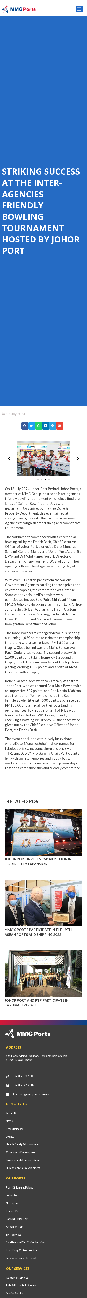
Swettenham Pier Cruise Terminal (25, 1242)
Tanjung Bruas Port (17, 1218)
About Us (11, 1113)
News (9, 1120)
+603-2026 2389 (23, 1085)
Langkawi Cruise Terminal (21, 1258)
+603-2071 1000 (23, 1076)
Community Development (21, 1152)
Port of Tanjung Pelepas (20, 1187)
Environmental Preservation (22, 1160)
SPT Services (13, 1234)
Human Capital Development (23, 1168)
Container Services (17, 1277)
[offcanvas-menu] (79, 9)
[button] (24, 426)
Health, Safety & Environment (23, 1144)
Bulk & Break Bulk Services (21, 1285)
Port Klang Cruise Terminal (21, 1250)
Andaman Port (14, 1226)
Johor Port (12, 1195)
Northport (12, 1203)
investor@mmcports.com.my (31, 1094)
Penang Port (13, 1211)
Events (10, 1136)
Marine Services (15, 1293)
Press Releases (14, 1128)
